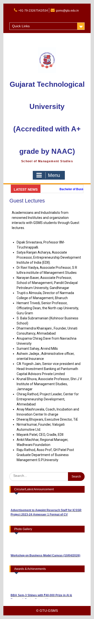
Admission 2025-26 (22, 17)
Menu (54, 175)
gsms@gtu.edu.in (67, 10)
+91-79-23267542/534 (33, 10)
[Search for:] (47, 476)
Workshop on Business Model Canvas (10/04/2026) (45, 552)
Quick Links (21, 26)
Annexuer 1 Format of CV (50, 511)
